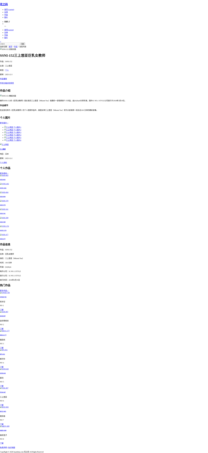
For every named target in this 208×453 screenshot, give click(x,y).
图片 (6, 17)
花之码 (4, 4)
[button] (104, 80)
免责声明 (3, 447)
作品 (6, 15)
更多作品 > (4, 291)
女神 (6, 12)
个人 (7, 70)
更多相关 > (4, 173)
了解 (1, 310)
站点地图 (11, 447)
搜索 (22, 44)
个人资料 (3, 163)
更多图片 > (4, 123)
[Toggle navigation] (5, 26)
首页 (9, 9)
